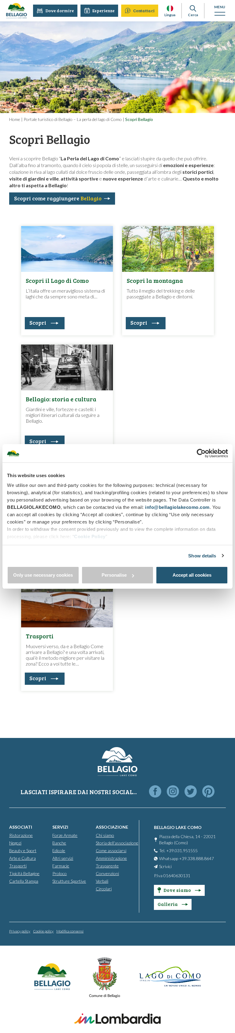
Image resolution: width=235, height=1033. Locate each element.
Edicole (58, 850)
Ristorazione (21, 835)
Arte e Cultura (22, 858)
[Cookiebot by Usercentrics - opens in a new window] (201, 453)
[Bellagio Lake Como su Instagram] (173, 791)
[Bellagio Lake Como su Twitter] (191, 791)
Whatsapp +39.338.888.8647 (186, 858)
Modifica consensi (70, 931)
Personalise (114, 575)
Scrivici (165, 866)
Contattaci (144, 10)
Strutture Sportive (69, 881)
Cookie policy (43, 931)
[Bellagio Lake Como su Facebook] (155, 791)
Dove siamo (177, 890)
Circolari (104, 888)
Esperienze (103, 10)
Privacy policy (19, 931)
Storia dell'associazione (117, 842)
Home (14, 119)
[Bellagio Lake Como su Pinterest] (208, 791)
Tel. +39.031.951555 (178, 850)
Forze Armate (64, 835)
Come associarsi (111, 850)
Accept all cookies (192, 575)
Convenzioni (107, 873)
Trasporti (18, 865)
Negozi (15, 842)
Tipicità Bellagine (24, 873)
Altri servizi (62, 858)
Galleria (168, 904)
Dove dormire (59, 10)
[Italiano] (170, 8)
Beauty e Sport (22, 850)
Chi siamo (105, 835)
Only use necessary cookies (43, 575)
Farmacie (60, 865)
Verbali (102, 881)
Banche (59, 842)
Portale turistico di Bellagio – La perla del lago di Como (73, 119)
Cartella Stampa (23, 881)
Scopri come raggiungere (58, 198)
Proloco (59, 873)
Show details (202, 555)
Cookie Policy (90, 536)
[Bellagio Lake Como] (16, 10)
